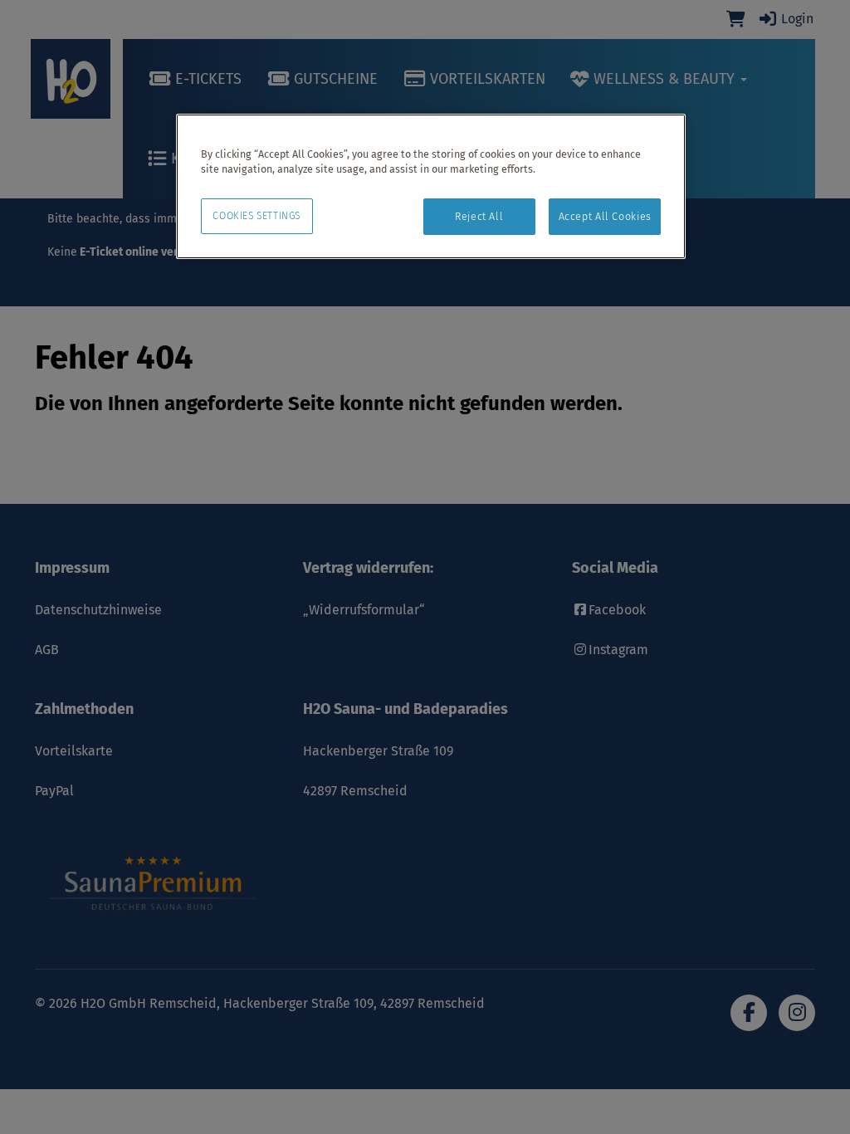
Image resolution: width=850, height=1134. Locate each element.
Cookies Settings (256, 216)
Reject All (479, 216)
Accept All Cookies (605, 216)
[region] (431, 186)
